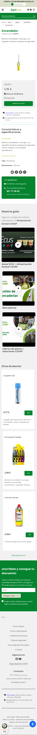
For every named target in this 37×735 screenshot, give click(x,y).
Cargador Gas (9, 375)
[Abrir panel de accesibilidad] (32, 724)
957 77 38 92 (13, 191)
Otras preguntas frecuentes (18, 645)
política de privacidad (19, 604)
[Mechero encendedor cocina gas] (18, 62)
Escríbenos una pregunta (16, 184)
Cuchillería (27, 22)
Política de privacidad (22, 717)
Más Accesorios (18, 555)
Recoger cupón (9, 596)
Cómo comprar (18, 626)
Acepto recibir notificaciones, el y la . (18, 602)
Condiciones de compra (18, 636)
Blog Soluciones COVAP (18, 664)
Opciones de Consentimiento (18, 722)
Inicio (9, 22)
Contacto (18, 649)
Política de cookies (8, 720)
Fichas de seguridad (18, 640)
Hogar (17, 22)
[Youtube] (20, 659)
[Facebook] (17, 659)
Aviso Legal (10, 717)
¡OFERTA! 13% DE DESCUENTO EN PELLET (19, 1)
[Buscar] (34, 16)
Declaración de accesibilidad (25, 720)
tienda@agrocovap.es (18, 682)
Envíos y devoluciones (18, 631)
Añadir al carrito (18, 103)
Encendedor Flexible (13, 437)
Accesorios (9, 25)
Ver (28, 413)
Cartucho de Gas (11, 497)
